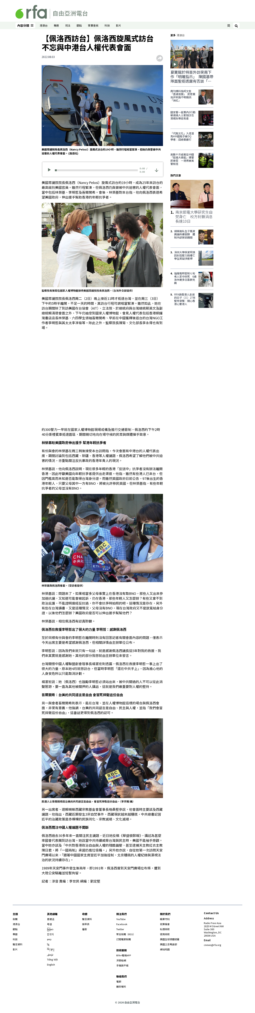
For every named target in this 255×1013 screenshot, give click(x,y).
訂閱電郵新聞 (123, 939)
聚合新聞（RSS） (125, 934)
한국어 (50, 934)
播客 (84, 929)
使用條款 (165, 934)
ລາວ (49, 939)
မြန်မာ (50, 929)
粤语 (49, 924)
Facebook (121, 924)
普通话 (50, 919)
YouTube (121, 919)
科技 (107, 25)
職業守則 (165, 919)
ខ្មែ (48, 944)
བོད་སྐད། (50, 949)
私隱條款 (165, 929)
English (51, 964)
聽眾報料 (121, 986)
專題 (56, 25)
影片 (118, 25)
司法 (67, 25)
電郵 (118, 981)
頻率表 (85, 924)
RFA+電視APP (123, 955)
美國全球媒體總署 (169, 939)
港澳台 (44, 25)
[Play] (50, 170)
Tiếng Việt (52, 959)
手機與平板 (122, 965)
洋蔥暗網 (121, 960)
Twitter (120, 929)
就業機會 (165, 924)
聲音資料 (17, 944)
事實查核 (93, 25)
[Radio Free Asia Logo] (51, 11)
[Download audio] (156, 170)
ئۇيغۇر (50, 954)
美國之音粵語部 (168, 944)
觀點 (79, 25)
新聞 (15, 919)
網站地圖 (165, 949)
